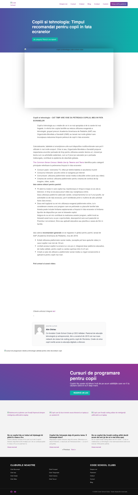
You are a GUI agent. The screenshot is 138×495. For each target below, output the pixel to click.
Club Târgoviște (54, 472)
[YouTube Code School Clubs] (15, 492)
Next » (73, 449)
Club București (15, 469)
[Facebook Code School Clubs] (11, 492)
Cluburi (81, 4)
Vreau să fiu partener (119, 4)
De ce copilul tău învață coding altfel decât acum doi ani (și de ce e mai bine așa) (110, 436)
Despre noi (63, 4)
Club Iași (13, 472)
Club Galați (13, 476)
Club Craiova (53, 476)
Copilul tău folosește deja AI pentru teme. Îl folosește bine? (68, 436)
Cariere (105, 4)
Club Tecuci (52, 479)
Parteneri (93, 472)
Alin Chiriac (51, 329)
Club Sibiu (13, 479)
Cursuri (73, 4)
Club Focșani (53, 469)
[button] (69, 243)
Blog (89, 4)
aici (54, 311)
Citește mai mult (12, 447)
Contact (97, 4)
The (58, 162)
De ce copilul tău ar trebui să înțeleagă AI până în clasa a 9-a (25, 436)
